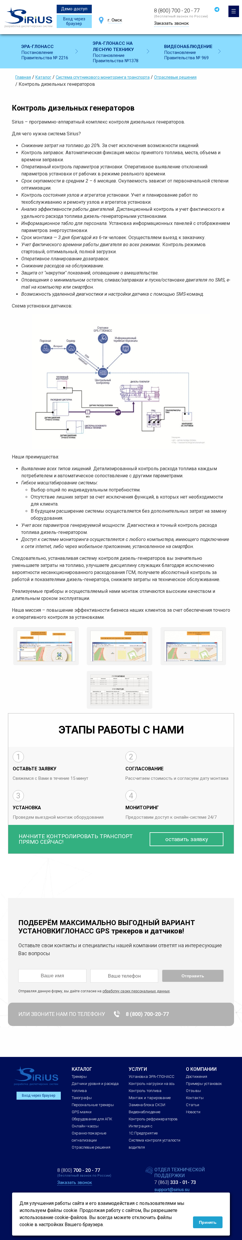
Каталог (82, 1069)
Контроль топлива (145, 1090)
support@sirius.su (171, 1189)
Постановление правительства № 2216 (44, 52)
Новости (193, 1112)
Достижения (196, 1076)
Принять (208, 1222)
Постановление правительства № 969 (188, 52)
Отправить (193, 975)
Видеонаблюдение (144, 1112)
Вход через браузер (74, 21)
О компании (201, 1069)
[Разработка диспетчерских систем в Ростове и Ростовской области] (28, 17)
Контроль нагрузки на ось (152, 1083)
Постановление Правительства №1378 (115, 52)
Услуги (138, 1069)
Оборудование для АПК (92, 1119)
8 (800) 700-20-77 (147, 1014)
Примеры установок (204, 1083)
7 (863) (175, 1182)
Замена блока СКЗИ (147, 1105)
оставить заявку (186, 839)
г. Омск (115, 20)
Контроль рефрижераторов (153, 1119)
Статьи (192, 1105)
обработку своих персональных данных (136, 991)
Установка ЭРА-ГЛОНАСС (151, 1076)
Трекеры (79, 1076)
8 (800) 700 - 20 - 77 (177, 10)
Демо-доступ (74, 8)
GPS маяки (81, 1112)
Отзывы (193, 1090)
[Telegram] (217, 9)
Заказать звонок (171, 23)
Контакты (195, 1098)
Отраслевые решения (91, 1147)
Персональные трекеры (93, 1105)
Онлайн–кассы (85, 1126)
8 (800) (78, 1170)
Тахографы (82, 1098)
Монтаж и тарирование (150, 1098)
